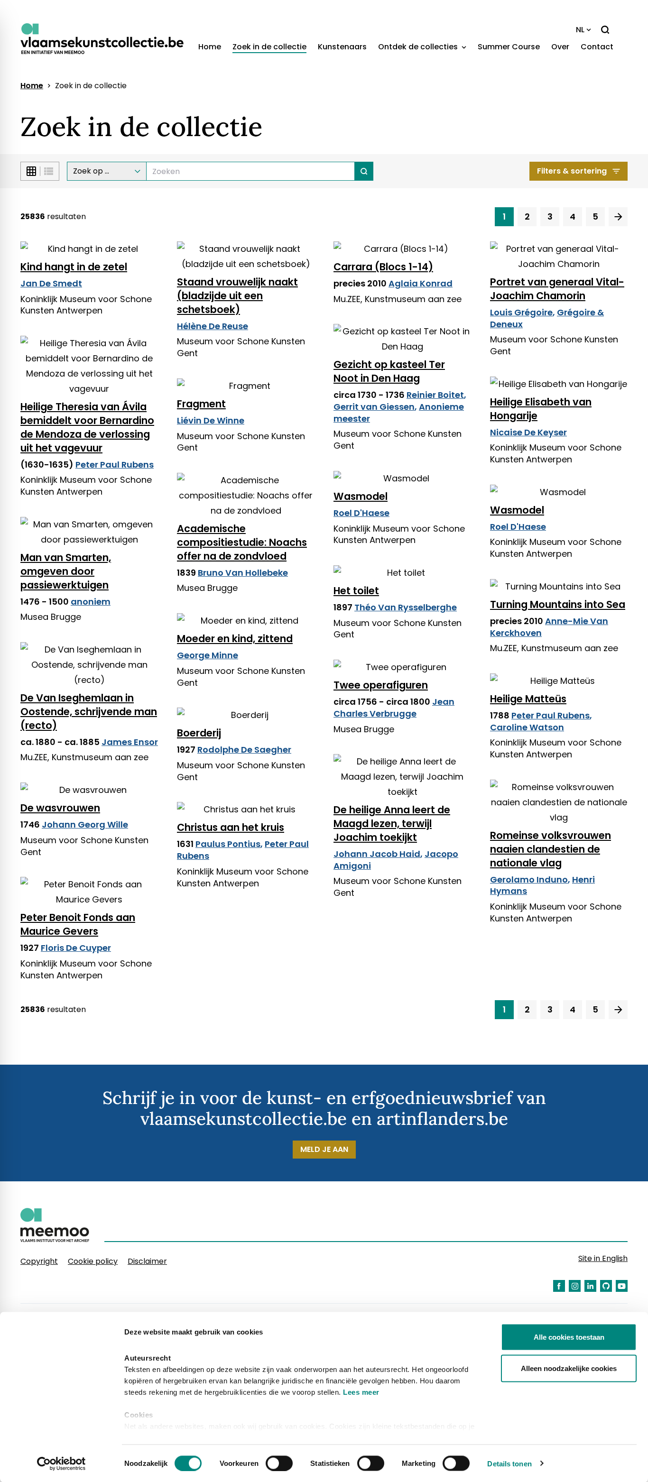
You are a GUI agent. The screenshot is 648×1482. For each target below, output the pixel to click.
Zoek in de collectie (269, 46)
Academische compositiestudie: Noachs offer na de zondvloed (242, 542)
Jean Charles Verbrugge (393, 707)
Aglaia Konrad (421, 283)
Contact (597, 46)
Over (560, 46)
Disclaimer (147, 1261)
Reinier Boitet (435, 395)
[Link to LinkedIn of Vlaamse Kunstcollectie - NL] (590, 1286)
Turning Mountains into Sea (557, 604)
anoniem (91, 602)
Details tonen (509, 1463)
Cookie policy (93, 1261)
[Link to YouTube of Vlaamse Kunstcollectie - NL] (622, 1286)
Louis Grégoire (521, 312)
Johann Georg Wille (85, 824)
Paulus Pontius (227, 844)
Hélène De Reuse (212, 326)
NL (580, 29)
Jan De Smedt (51, 283)
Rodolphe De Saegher (244, 749)
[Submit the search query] (364, 171)
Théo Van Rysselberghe (405, 607)
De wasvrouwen (60, 808)
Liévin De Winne (210, 420)
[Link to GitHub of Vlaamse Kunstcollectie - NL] (606, 1286)
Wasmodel (360, 496)
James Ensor (130, 742)
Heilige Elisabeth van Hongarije (541, 409)
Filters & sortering (572, 171)
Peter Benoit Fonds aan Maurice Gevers (77, 924)
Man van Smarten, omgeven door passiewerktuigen (65, 571)
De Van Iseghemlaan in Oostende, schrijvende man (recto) (88, 711)
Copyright (39, 1261)
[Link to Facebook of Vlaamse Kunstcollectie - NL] (559, 1286)
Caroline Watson (527, 727)
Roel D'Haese (361, 513)
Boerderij (199, 733)
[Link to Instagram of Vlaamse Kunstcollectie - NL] (575, 1286)
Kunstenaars (342, 46)
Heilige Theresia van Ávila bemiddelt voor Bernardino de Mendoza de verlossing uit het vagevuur (87, 427)
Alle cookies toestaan (569, 1337)
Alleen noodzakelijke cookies (569, 1368)
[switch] (279, 1463)
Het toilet (356, 591)
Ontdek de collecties (419, 46)
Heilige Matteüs (528, 699)
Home (209, 46)
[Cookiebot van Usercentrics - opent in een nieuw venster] (61, 1463)
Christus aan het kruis (230, 827)
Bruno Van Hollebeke (243, 573)
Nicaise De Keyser (528, 432)
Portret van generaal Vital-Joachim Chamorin (557, 289)
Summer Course (509, 46)
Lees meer (361, 1392)
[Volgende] (618, 216)
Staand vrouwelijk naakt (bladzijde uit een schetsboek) (237, 295)
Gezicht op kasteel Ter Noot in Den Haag (389, 371)
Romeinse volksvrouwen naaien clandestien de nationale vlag (550, 849)
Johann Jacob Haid (376, 854)
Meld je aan (324, 1149)
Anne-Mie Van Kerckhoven (549, 627)
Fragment (201, 404)
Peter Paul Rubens (114, 464)
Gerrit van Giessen (374, 407)
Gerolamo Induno (529, 879)
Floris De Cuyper (76, 948)
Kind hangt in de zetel (73, 267)
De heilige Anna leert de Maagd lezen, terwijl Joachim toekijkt (391, 823)
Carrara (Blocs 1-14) (383, 267)
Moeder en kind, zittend (235, 638)
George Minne (207, 655)
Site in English (603, 1258)
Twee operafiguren (380, 685)
